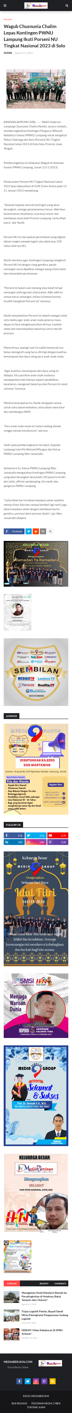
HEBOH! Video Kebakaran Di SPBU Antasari (42, 1332)
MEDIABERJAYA (40, 1396)
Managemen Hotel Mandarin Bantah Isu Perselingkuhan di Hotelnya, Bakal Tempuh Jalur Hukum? (44, 1296)
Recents (44, 1283)
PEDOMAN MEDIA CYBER (45, 1403)
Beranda (8, 19)
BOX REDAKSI (19, 1403)
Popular (12, 1283)
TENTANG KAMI (36, 1407)
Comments (60, 1283)
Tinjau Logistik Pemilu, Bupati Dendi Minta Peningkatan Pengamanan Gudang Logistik (45, 1315)
